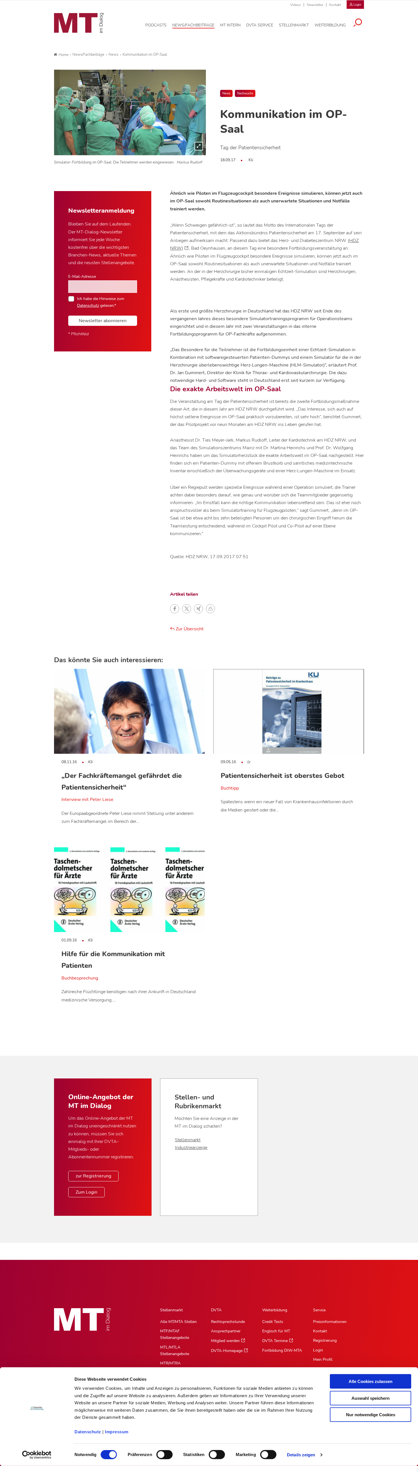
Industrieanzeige (191, 1147)
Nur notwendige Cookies (370, 1414)
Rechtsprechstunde (228, 1321)
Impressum (117, 1431)
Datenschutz (88, 1431)
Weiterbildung (274, 1310)
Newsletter (315, 5)
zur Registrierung (93, 1176)
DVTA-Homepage (227, 1350)
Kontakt (335, 5)
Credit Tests (272, 1321)
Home (64, 54)
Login (318, 1350)
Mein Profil (322, 1359)
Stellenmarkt (187, 1140)
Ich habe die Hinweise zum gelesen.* (100, 302)
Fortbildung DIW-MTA (282, 1350)
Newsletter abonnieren (103, 321)
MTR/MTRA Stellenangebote (174, 1366)
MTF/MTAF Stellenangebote (174, 1334)
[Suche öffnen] (357, 23)
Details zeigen (301, 1454)
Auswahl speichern (370, 1397)
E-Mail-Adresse (82, 276)
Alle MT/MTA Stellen (178, 1321)
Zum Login (86, 1192)
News (226, 93)
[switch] (159, 1453)
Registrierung (325, 1340)
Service (319, 1310)
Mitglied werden (225, 1340)
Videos (295, 5)
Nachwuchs (245, 93)
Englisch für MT (276, 1331)
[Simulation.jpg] (130, 112)
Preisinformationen (330, 1321)
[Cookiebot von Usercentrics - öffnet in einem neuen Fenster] (37, 1455)
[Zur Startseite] (79, 23)
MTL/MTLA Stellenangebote (174, 1351)
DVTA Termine (275, 1340)
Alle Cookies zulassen (370, 1381)
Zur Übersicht (189, 629)
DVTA (216, 1310)
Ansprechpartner (226, 1331)
